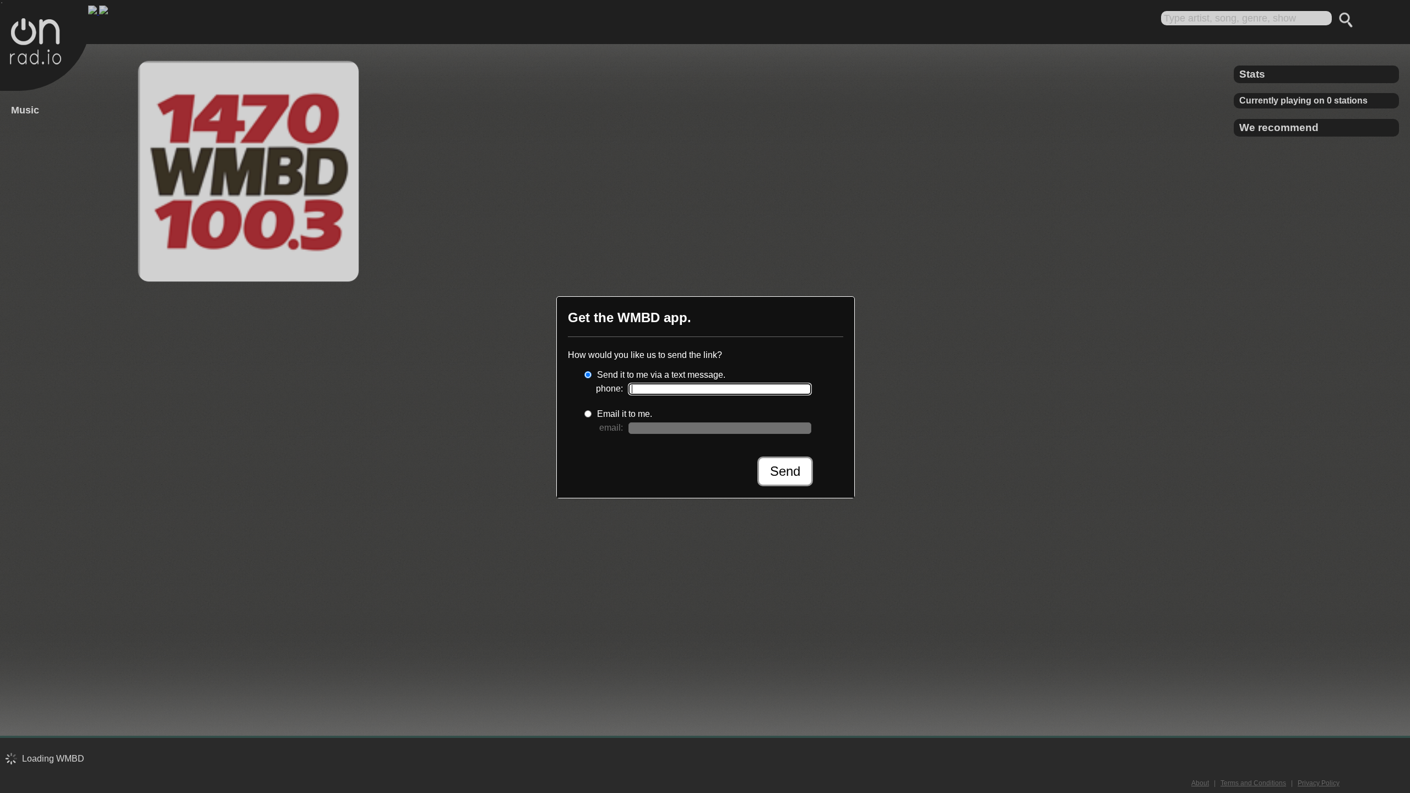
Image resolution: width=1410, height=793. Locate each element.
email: (611, 427)
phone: (609, 388)
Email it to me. (624, 414)
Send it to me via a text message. (661, 374)
